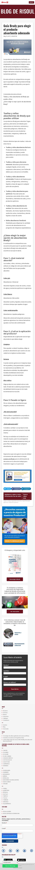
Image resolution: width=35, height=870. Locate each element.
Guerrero (6, 772)
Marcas (5, 714)
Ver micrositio (14, 611)
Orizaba (5, 783)
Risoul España (7, 811)
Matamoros (6, 774)
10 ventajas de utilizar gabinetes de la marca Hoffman (16, 736)
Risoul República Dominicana (11, 813)
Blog (4, 727)
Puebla (5, 788)
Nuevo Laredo (7, 781)
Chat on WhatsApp (10, 866)
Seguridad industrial (16, 501)
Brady (8, 501)
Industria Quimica (13, 502)
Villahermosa (7, 803)
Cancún (5, 750)
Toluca (5, 798)
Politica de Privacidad (17, 867)
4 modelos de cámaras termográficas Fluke (13, 737)
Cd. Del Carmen (7, 756)
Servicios (5, 712)
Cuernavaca (6, 763)
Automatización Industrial (19, 644)
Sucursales (6, 729)
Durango (5, 765)
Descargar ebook (15, 579)
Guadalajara (6, 770)
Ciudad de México (8, 758)
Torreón (5, 800)
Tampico (5, 796)
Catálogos (5, 718)
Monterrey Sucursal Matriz (11, 780)
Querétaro (6, 790)
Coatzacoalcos (7, 760)
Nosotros (5, 710)
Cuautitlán (6, 762)
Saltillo (5, 794)
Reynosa (5, 792)
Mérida (5, 776)
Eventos (5, 725)
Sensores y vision (18, 633)
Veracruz (5, 801)
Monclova (6, 778)
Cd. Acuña (5, 754)
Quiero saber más (25, 496)
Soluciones (6, 716)
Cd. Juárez (5, 752)
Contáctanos (6, 720)
